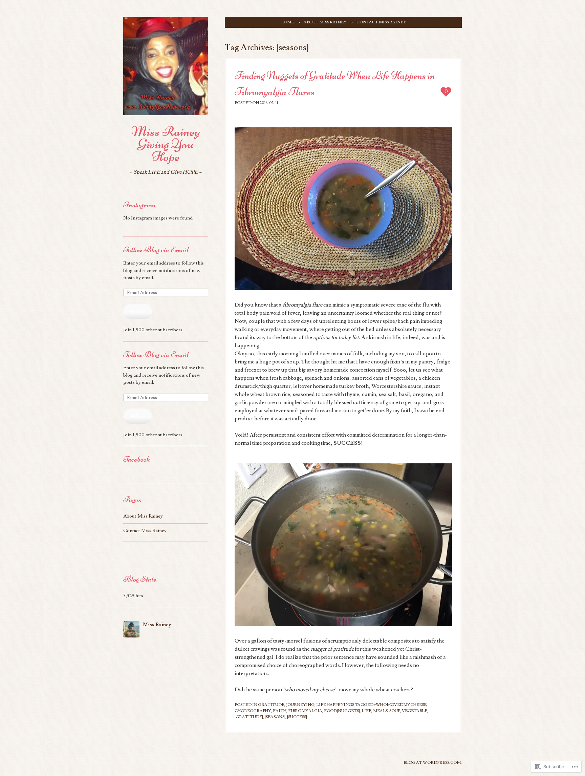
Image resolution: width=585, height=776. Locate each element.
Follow (137, 311)
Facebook (136, 459)
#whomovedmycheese (400, 704)
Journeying (300, 704)
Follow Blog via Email (156, 250)
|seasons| (275, 716)
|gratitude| (249, 716)
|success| (297, 716)
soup (394, 710)
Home (287, 22)
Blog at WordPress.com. (433, 762)
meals (380, 710)
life (366, 710)
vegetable (414, 710)
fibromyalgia (305, 710)
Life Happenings (335, 704)
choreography (253, 710)
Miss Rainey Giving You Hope (165, 144)
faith (279, 710)
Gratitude (271, 704)
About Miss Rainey (325, 22)
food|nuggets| (342, 710)
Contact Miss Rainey (381, 22)
